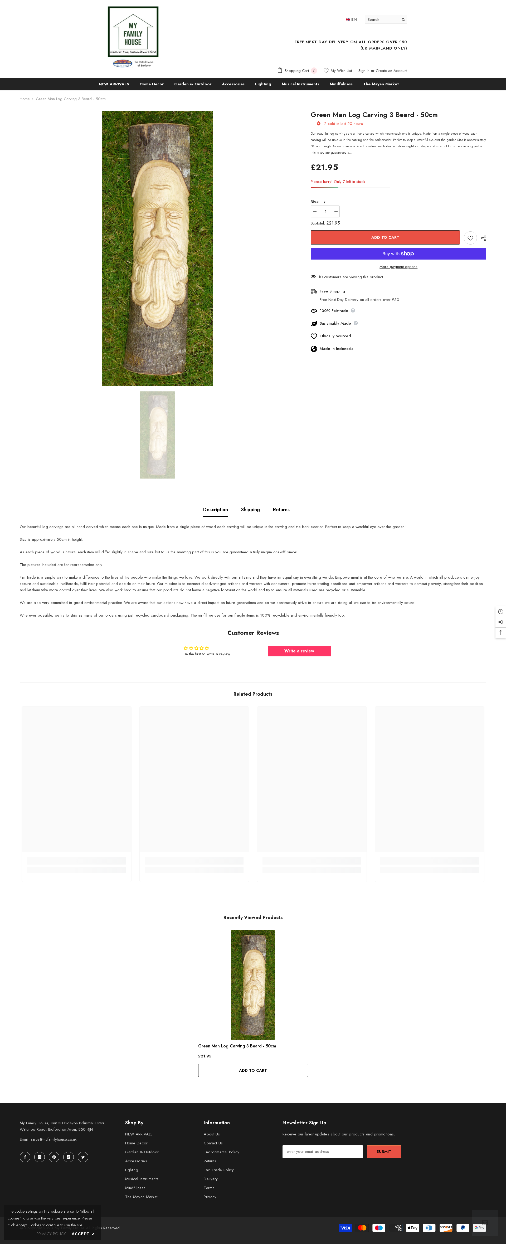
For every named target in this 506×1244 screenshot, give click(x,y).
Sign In (363, 71)
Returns (281, 509)
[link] (76, 861)
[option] (157, 248)
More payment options (398, 267)
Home (25, 99)
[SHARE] (481, 238)
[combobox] (382, 19)
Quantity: (319, 201)
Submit (384, 1151)
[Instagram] (39, 1157)
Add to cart (385, 237)
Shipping (250, 509)
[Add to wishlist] (470, 238)
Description (215, 509)
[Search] (386, 19)
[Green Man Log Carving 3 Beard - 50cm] (253, 985)
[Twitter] (83, 1157)
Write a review (299, 651)
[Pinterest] (54, 1157)
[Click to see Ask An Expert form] (485, 1223)
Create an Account (391, 71)
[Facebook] (25, 1157)
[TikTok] (68, 1157)
